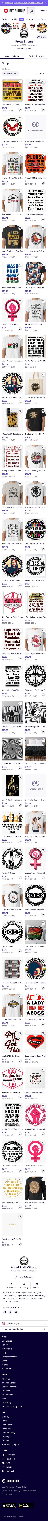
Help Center (7, 1425)
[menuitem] (5, 19)
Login (4, 1360)
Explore (5, 19)
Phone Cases (40, 19)
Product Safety (8, 1432)
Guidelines (6, 1428)
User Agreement (8, 1487)
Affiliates (6, 1391)
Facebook (10, 1459)
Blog (4, 1353)
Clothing (16, 19)
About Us (6, 1379)
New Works (7, 1349)
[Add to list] (20, 81)
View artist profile (24, 48)
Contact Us (7, 1440)
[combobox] (31, 10)
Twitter (9, 1463)
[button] (24, 3)
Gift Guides (7, 1341)
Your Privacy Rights (10, 1444)
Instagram (10, 1455)
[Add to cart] (20, 110)
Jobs (4, 1398)
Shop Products (12, 56)
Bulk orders (7, 1368)
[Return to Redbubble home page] (14, 11)
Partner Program (9, 1387)
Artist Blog (6, 1402)
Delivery (5, 1417)
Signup (5, 1364)
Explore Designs (36, 56)
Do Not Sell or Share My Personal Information (19, 1491)
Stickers (29, 19)
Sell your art (7, 1394)
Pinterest (10, 1471)
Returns (5, 1421)
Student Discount (9, 1357)
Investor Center (8, 1383)
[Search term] (31, 10)
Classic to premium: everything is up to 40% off (24, 3)
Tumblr (9, 1467)
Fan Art (5, 1345)
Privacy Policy (21, 1487)
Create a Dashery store (12, 1406)
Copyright (6, 1436)
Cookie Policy (7, 1494)
